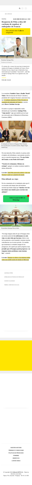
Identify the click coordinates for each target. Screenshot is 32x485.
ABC (4, 8)
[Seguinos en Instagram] (19, 477)
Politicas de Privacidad (16, 453)
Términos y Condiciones (16, 450)
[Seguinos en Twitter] (15, 477)
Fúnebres (16, 455)
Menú (29, 8)
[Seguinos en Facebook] (13, 477)
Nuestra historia (16, 447)
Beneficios (16, 458)
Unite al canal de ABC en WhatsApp (17, 199)
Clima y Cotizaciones (16, 8)
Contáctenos (16, 460)
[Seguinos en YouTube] (17, 477)
